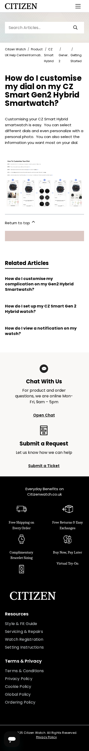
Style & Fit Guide (21, 623)
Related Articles (27, 263)
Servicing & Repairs (24, 631)
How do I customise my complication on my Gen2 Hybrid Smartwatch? (39, 284)
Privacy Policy (18, 678)
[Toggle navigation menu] (78, 6)
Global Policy (18, 694)
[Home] (21, 6)
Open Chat (44, 415)
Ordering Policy (20, 702)
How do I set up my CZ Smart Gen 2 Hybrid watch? (40, 309)
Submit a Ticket (44, 465)
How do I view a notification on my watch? (41, 331)
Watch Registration (24, 639)
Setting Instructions (24, 647)
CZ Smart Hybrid (49, 55)
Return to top (18, 222)
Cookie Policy (18, 686)
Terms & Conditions (24, 671)
